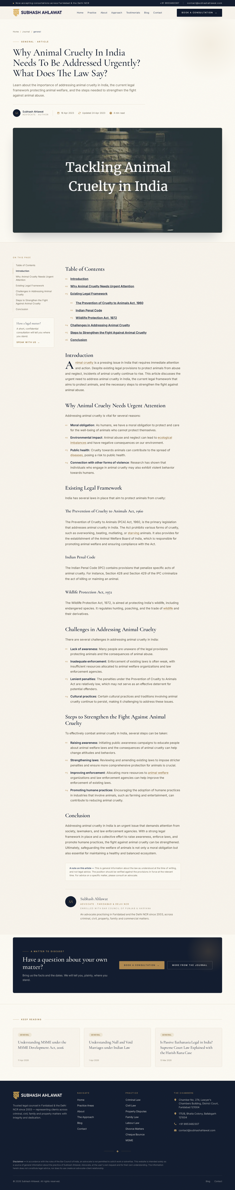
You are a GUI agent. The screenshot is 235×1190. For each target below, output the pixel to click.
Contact (157, 12)
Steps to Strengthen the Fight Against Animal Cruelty (32, 302)
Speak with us (28, 342)
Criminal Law (133, 1099)
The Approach (85, 1117)
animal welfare (158, 772)
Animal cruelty (84, 362)
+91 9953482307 (169, 3)
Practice (92, 12)
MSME (129, 1140)
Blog (146, 12)
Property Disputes (136, 1111)
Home (80, 12)
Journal (26, 32)
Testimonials (133, 12)
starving (133, 533)
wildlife (168, 608)
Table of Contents (25, 265)
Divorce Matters (135, 1128)
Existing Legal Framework (30, 285)
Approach (116, 12)
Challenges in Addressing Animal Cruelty (34, 293)
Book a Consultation (199, 12)
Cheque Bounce (135, 1134)
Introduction (22, 271)
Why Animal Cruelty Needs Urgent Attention (34, 278)
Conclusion (22, 309)
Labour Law (132, 1122)
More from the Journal (189, 965)
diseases (76, 455)
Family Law (132, 1117)
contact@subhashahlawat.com (204, 3)
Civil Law (131, 1105)
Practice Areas (85, 1105)
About (104, 12)
